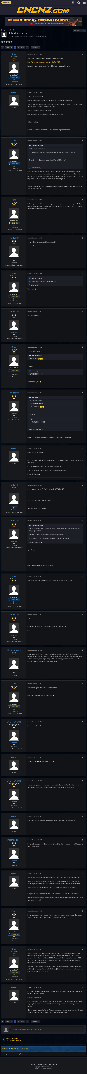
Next (22, 47)
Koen (12, 36)
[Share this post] (82, 54)
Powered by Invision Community (43, 1068)
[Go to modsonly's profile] (14, 251)
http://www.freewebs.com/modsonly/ (40, 565)
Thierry (14, 911)
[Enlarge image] (35, 289)
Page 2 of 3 (35, 47)
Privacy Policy (42, 1064)
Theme (33, 1064)
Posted (34, 54)
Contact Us (53, 1064)
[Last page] (27, 47)
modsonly (14, 238)
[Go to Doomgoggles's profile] (14, 663)
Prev (7, 47)
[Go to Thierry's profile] (14, 924)
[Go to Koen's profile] (4, 34)
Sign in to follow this (9, 30)
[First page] (2, 47)
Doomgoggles (14, 650)
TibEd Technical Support (38, 36)
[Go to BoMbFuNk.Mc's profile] (14, 735)
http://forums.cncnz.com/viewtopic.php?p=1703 (43, 62)
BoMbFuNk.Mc (14, 722)
